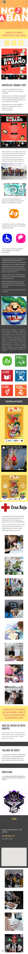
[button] (1, 2)
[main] (14, 34)
